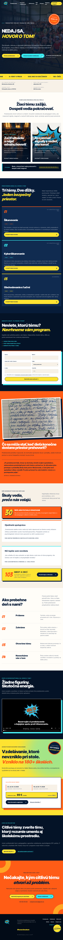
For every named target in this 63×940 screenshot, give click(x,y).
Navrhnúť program (56, 3)
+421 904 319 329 (23, 901)
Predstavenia (14, 3)
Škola (6, 354)
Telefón (34, 368)
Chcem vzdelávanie (45, 896)
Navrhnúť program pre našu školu (22, 896)
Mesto (33, 354)
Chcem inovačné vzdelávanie (32, 55)
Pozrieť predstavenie (31, 235)
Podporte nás (47, 3)
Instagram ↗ (52, 924)
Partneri (42, 3)
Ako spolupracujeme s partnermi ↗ (25, 851)
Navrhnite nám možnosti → (31, 379)
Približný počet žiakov (11, 361)
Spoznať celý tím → (9, 851)
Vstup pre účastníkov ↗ (35, 802)
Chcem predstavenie (11, 55)
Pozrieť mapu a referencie (47, 574)
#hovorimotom (23, 930)
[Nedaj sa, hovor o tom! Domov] (5, 3)
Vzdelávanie (52, 919)
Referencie (31, 3)
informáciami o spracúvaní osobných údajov (23, 374)
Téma (33, 361)
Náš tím (37, 3)
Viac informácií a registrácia (17, 802)
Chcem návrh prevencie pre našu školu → (49, 167)
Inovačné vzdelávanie (23, 3)
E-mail (6, 368)
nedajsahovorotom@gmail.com (37, 901)
